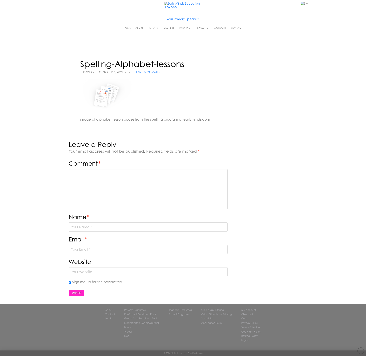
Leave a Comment (148, 72)
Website (80, 261)
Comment (85, 163)
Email (78, 239)
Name (79, 216)
